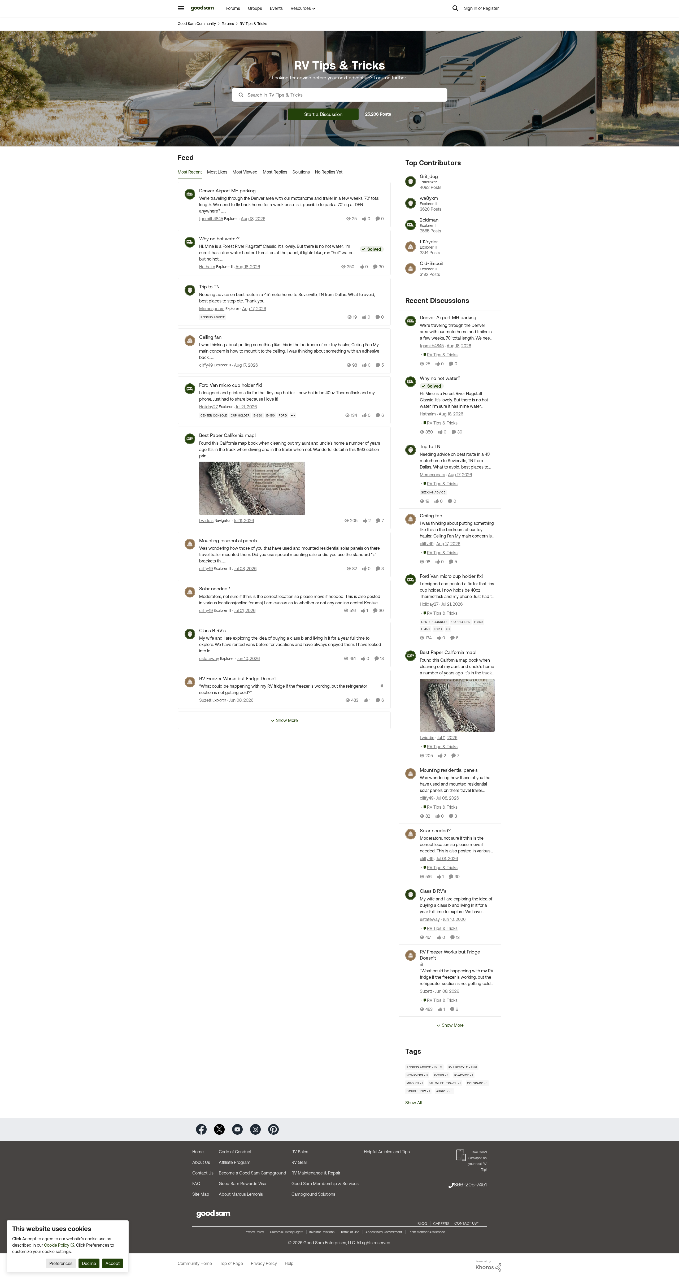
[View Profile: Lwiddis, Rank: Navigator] (190, 438)
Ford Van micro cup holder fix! (230, 385)
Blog (422, 1223)
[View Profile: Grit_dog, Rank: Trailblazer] (410, 181)
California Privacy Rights (286, 1232)
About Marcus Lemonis (241, 1194)
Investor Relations (321, 1232)
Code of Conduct (235, 1151)
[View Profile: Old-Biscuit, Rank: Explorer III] (410, 268)
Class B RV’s (212, 630)
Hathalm (207, 266)
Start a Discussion (323, 114)
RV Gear (299, 1162)
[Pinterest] (273, 1129)
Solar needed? (214, 588)
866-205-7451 (470, 1184)
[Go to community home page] (202, 8)
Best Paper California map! (227, 435)
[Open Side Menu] (181, 8)
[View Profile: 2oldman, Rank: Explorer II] (410, 225)
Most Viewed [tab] (245, 172)
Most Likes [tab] (217, 172)
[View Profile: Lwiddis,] (410, 656)
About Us (201, 1162)
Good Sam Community (197, 23)
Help (289, 1263)
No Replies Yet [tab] (328, 172)
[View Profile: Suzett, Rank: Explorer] (190, 682)
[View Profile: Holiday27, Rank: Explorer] (190, 388)
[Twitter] (219, 1129)
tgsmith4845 (211, 218)
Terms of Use (350, 1232)
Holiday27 (208, 406)
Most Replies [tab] (275, 172)
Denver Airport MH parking (227, 190)
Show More (287, 720)
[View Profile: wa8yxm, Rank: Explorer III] (410, 203)
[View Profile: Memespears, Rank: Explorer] (190, 290)
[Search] (455, 8)
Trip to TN (209, 286)
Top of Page (231, 1263)
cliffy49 (206, 365)
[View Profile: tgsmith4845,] (410, 321)
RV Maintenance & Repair (315, 1172)
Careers (441, 1223)
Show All (413, 1102)
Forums (228, 23)
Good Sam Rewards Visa (242, 1183)
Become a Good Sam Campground (252, 1172)
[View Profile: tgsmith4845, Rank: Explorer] (190, 194)
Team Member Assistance (426, 1232)
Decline (89, 1263)
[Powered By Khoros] (488, 1266)
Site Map (200, 1194)
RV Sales (299, 1151)
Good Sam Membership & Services (325, 1183)
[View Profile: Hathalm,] (410, 381)
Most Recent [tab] (190, 172)
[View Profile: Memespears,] (410, 450)
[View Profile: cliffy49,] (410, 519)
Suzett (205, 700)
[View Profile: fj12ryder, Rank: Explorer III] (410, 246)
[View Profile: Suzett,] (410, 955)
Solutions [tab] (301, 172)
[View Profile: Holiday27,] (410, 579)
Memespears (211, 308)
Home (198, 1151)
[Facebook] (201, 1129)
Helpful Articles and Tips (387, 1151)
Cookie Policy (56, 1245)
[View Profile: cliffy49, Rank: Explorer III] (190, 340)
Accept (113, 1263)
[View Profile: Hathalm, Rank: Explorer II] (190, 242)
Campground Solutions (313, 1194)
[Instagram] (255, 1129)
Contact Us (203, 1172)
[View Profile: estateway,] (410, 894)
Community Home (195, 1263)
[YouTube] (237, 1129)
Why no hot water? (219, 238)
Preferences (60, 1263)
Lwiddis (206, 520)
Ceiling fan (210, 337)
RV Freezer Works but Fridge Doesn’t (238, 678)
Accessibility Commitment (383, 1232)
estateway (209, 658)
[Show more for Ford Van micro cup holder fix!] (293, 415)
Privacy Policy (254, 1232)
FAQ (196, 1183)
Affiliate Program (234, 1162)
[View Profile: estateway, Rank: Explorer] (190, 634)
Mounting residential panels (228, 540)
